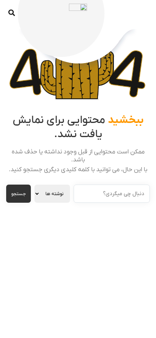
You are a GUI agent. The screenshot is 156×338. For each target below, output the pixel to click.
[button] (11, 13)
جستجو (18, 194)
